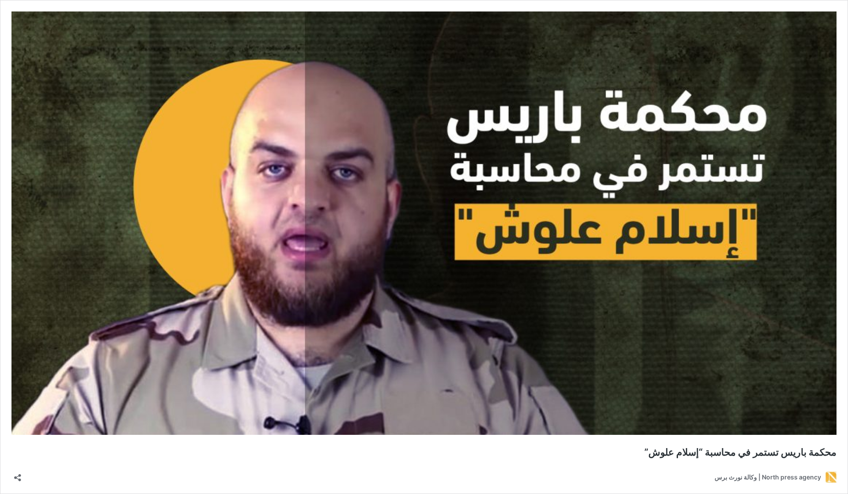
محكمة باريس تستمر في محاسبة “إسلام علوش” (740, 452)
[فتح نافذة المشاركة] (17, 475)
